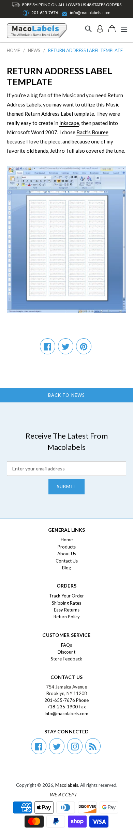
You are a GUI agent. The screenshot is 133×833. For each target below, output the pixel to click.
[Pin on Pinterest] (83, 346)
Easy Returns (66, 610)
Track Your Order (66, 595)
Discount (66, 652)
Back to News (66, 395)
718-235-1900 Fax (66, 706)
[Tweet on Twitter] (65, 346)
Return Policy (67, 616)
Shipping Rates (66, 603)
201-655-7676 (44, 12)
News (34, 50)
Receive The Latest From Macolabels (67, 441)
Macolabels (66, 785)
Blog (66, 567)
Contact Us (67, 561)
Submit (66, 486)
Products (67, 547)
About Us (66, 553)
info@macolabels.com (90, 12)
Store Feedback (66, 658)
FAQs (66, 645)
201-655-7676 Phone (66, 700)
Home (13, 50)
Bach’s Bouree (92, 132)
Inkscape (69, 123)
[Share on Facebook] (47, 346)
